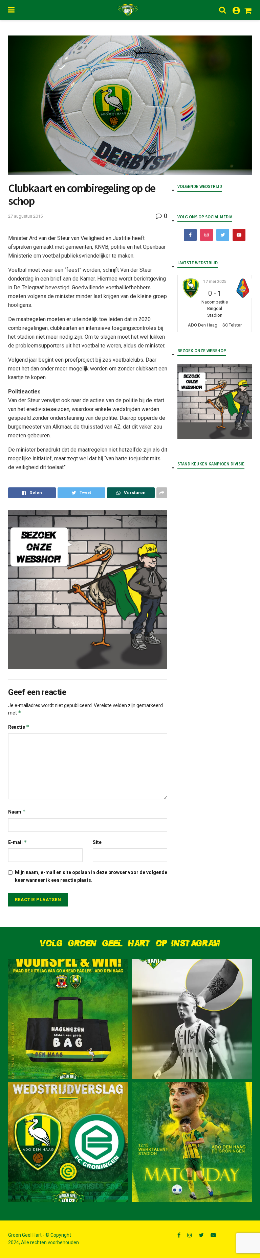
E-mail (17, 842)
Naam (17, 811)
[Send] (131, 492)
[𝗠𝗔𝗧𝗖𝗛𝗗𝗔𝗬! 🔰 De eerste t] (192, 1142)
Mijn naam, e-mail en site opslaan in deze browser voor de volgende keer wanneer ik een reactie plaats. (91, 876)
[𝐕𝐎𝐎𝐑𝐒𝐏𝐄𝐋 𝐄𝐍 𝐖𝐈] (68, 1019)
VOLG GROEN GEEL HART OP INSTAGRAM (130, 943)
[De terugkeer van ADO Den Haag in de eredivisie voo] (68, 1142)
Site (97, 842)
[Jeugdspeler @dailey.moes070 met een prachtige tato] (192, 1019)
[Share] (32, 492)
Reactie (18, 727)
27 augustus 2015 (25, 216)
